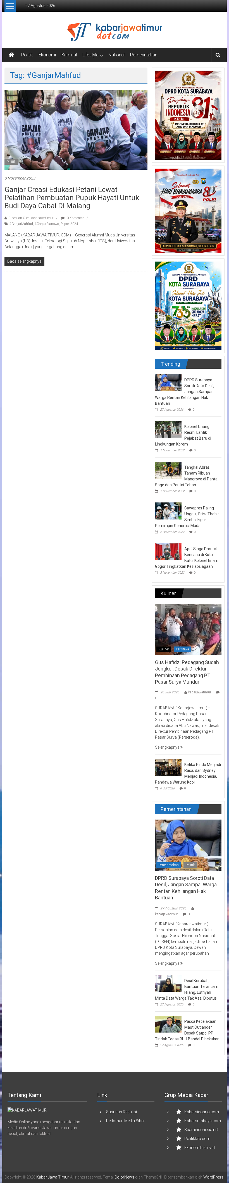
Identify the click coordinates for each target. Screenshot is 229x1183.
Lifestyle (90, 55)
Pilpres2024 (69, 224)
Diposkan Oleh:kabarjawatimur (30, 218)
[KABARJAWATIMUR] (27, 1110)
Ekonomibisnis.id (199, 1147)
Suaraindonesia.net (201, 1129)
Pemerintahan (143, 55)
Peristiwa (182, 649)
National (116, 55)
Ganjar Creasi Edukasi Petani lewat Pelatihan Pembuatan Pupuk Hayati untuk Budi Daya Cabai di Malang (71, 197)
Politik (27, 55)
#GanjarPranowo (47, 224)
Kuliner (164, 649)
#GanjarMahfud (21, 224)
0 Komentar (75, 218)
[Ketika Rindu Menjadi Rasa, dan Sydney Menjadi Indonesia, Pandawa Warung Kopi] (168, 767)
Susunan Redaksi (121, 1112)
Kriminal (69, 55)
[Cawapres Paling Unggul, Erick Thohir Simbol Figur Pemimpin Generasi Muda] (168, 510)
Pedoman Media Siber (125, 1121)
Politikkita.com (197, 1138)
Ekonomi (47, 55)
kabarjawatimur (199, 692)
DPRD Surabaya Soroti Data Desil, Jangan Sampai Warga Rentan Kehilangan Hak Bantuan (184, 392)
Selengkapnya (167, 747)
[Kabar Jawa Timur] (11, 55)
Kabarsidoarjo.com (201, 1112)
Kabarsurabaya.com (202, 1121)
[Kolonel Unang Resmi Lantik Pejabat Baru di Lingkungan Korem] (168, 429)
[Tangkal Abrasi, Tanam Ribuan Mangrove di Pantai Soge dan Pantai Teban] (168, 470)
